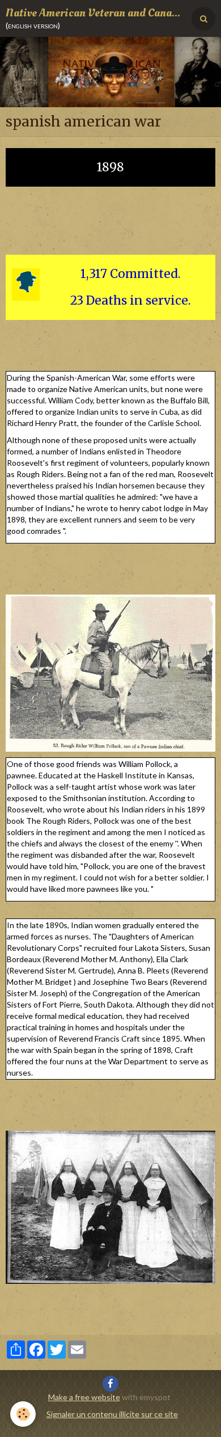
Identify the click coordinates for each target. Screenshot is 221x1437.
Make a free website (84, 1397)
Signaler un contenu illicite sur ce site (112, 1414)
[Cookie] (23, 1414)
